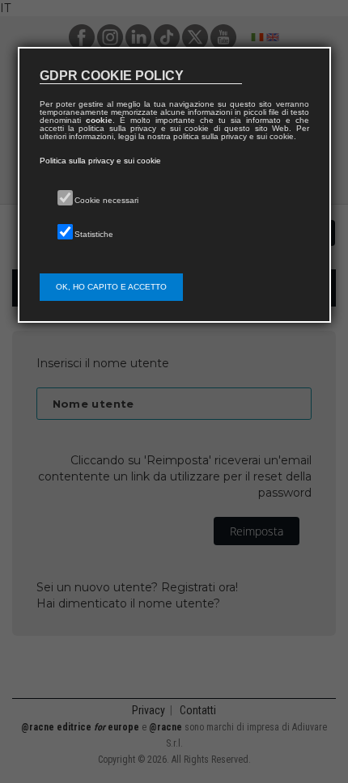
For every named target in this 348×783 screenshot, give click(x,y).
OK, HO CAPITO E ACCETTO (111, 286)
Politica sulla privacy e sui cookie (100, 160)
